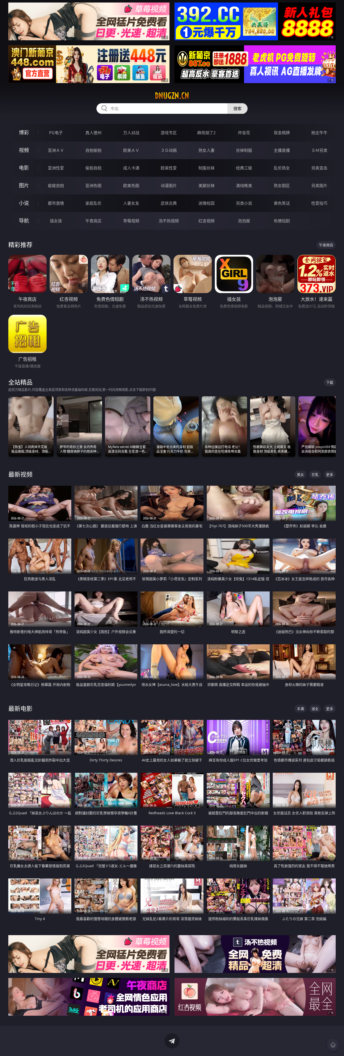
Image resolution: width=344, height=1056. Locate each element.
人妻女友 (131, 203)
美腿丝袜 (206, 185)
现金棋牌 (282, 132)
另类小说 (244, 203)
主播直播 (282, 150)
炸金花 (244, 132)
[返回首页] (333, 1045)
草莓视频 (131, 221)
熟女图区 (282, 185)
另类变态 (319, 168)
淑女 (315, 708)
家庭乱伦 (93, 203)
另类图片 (319, 185)
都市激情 (56, 203)
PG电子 (56, 132)
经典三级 (244, 168)
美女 (300, 474)
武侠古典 (169, 203)
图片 (24, 185)
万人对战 (131, 132)
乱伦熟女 (282, 168)
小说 (24, 203)
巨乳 (315, 474)
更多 (329, 474)
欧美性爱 (169, 168)
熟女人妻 (206, 150)
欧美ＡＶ (131, 150)
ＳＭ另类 (319, 150)
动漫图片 (169, 185)
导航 (24, 220)
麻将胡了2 (206, 132)
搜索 (237, 108)
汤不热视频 (169, 221)
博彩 (24, 132)
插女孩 (56, 221)
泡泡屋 (244, 221)
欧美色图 (131, 185)
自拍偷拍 (93, 150)
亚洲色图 (93, 185)
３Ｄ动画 (169, 150)
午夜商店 (93, 221)
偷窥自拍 (56, 185)
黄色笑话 (282, 203)
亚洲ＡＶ (56, 150)
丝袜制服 (244, 150)
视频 (24, 150)
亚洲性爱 (56, 168)
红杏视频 (206, 221)
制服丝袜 (206, 168)
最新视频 (20, 474)
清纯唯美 (244, 185)
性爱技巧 (319, 203)
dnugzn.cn (172, 96)
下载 (329, 382)
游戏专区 (169, 132)
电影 (24, 167)
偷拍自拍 (93, 168)
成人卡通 (131, 168)
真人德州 (93, 132)
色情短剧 (282, 221)
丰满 (300, 708)
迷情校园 (206, 203)
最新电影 (20, 708)
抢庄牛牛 (319, 132)
